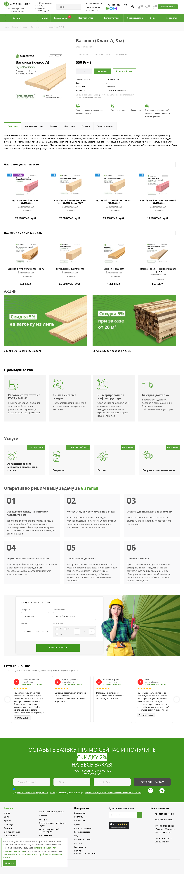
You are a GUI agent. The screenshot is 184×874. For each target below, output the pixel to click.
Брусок (7, 820)
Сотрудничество (82, 831)
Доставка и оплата (83, 828)
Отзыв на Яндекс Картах (31, 684)
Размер (24, 623)
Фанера (43, 819)
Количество (58, 623)
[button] (21, 18)
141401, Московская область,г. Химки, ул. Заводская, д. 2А (43, 7)
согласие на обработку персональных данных (36, 793)
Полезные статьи (82, 839)
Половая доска (11, 835)
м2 (69, 628)
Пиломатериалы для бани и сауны (52, 824)
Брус (6, 816)
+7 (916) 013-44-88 (117, 5)
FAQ (76, 835)
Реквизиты (79, 820)
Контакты (78, 816)
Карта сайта (80, 847)
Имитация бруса (12, 831)
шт (61, 634)
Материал (25, 610)
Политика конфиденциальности (85, 851)
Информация (81, 808)
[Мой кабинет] (132, 6)
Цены (77, 824)
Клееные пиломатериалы (51, 811)
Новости (78, 843)
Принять (9, 863)
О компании (80, 813)
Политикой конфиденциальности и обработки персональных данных (113, 793)
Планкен (43, 815)
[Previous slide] (7, 699)
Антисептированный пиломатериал (49, 830)
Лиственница (45, 835)
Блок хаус (8, 824)
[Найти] (78, 7)
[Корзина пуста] (154, 7)
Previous (173, 164)
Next (178, 164)
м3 (61, 628)
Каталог (8, 808)
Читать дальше (22, 718)
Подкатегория (59, 610)
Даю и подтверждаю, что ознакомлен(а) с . (77, 793)
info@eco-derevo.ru (94, 3)
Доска (7, 813)
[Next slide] (176, 699)
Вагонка (8, 828)
